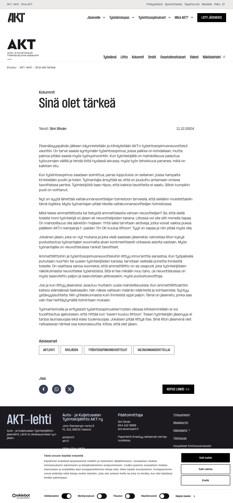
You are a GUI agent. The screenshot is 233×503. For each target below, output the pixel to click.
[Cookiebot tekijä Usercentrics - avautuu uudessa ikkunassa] (21, 496)
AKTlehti (49, 350)
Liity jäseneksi (212, 17)
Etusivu (11, 67)
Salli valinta (205, 469)
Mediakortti (180, 422)
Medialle (207, 4)
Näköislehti (180, 430)
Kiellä (205, 480)
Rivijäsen (71, 350)
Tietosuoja (179, 438)
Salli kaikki (205, 457)
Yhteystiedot (154, 4)
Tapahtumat (192, 4)
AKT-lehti (13, 4)
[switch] (102, 496)
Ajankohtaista (173, 4)
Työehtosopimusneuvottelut (107, 350)
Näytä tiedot (183, 496)
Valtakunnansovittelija (154, 350)
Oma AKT (27, 4)
